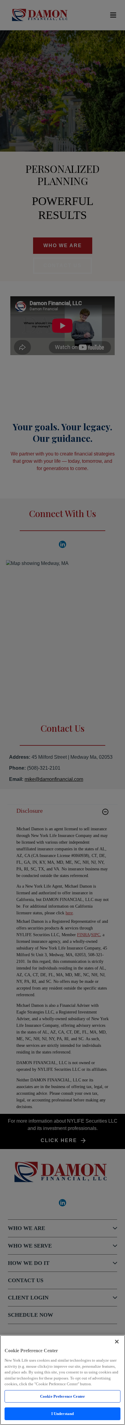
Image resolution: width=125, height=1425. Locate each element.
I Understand (62, 1413)
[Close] (116, 1341)
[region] (62, 1380)
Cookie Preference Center (62, 1396)
